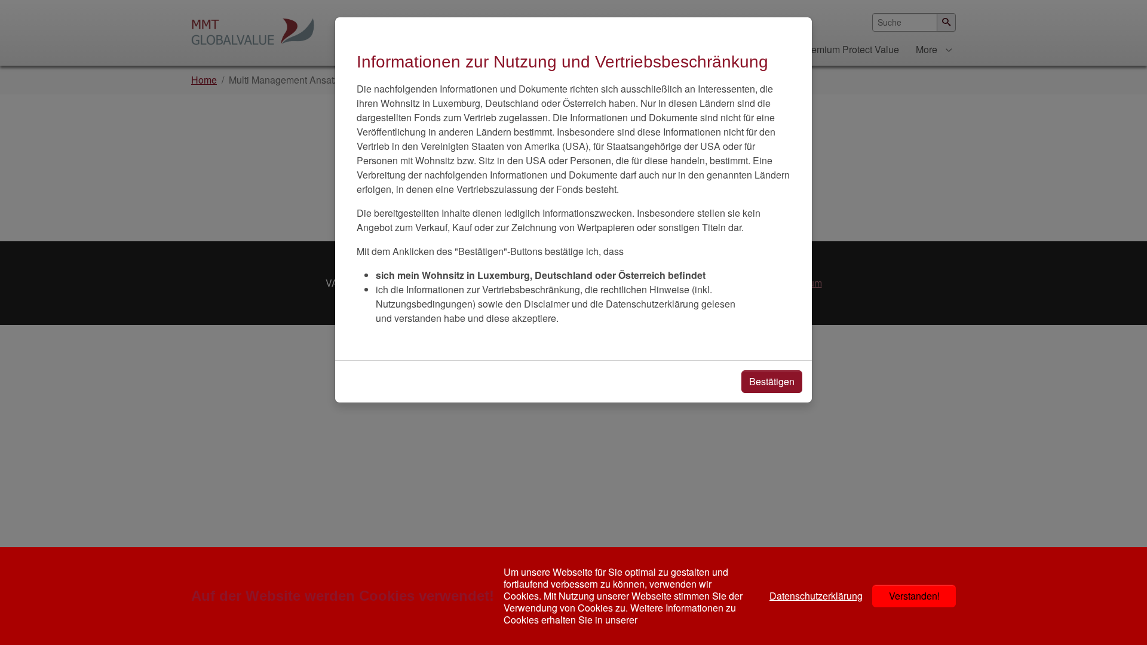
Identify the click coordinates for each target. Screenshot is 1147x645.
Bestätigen (772, 381)
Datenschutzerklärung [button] (816, 596)
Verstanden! (914, 596)
